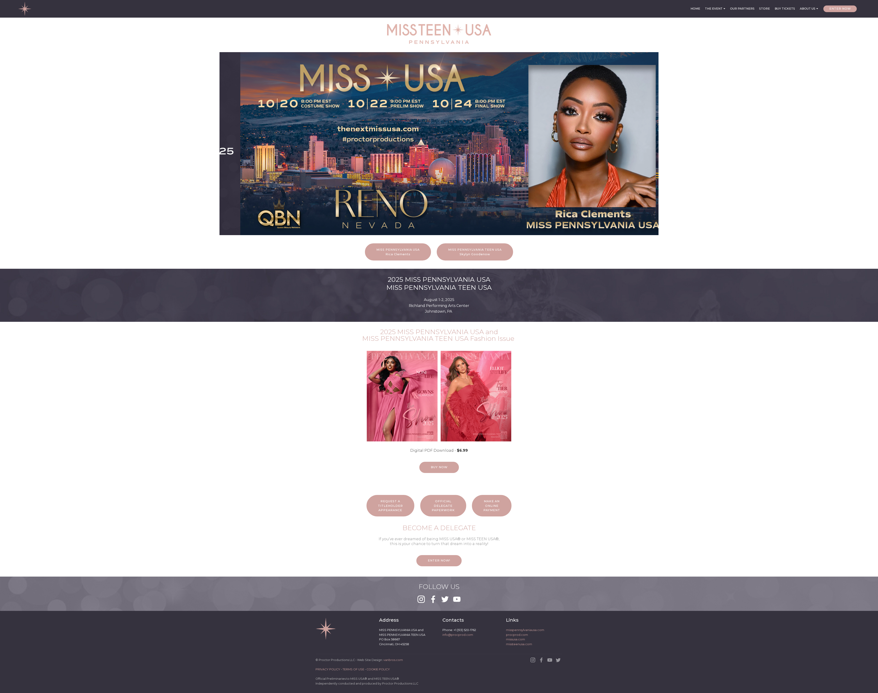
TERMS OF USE (353, 669)
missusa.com (515, 639)
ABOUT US (807, 8)
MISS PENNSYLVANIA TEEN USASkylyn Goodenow (475, 252)
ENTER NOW (840, 8)
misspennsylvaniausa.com (525, 630)
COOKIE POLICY (378, 669)
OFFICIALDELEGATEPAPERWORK (443, 506)
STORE (764, 8)
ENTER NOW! (439, 560)
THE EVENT (714, 8)
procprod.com (517, 635)
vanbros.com (393, 660)
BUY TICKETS (785, 8)
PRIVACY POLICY (328, 669)
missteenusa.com (519, 644)
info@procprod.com (457, 635)
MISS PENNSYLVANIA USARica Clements (398, 252)
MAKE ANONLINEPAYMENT (491, 506)
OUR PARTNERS (742, 8)
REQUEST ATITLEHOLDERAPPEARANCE (390, 506)
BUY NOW (439, 467)
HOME (695, 8)
